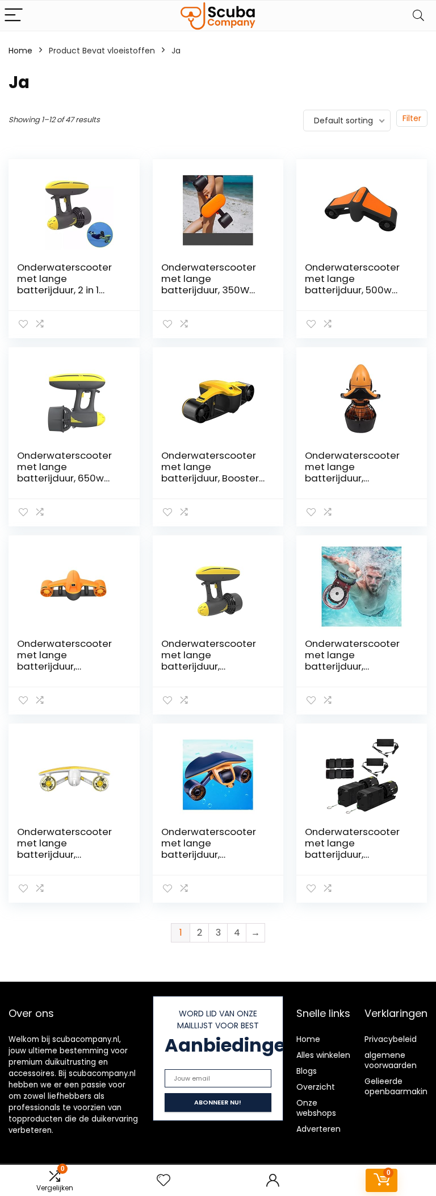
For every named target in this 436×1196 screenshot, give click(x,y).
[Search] (418, 16)
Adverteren (318, 1129)
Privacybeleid (390, 1039)
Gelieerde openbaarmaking (398, 1086)
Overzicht (315, 1087)
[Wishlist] (163, 1180)
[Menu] (13, 16)
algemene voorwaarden (390, 1060)
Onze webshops (316, 1108)
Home (20, 50)
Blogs (306, 1071)
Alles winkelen (323, 1055)
